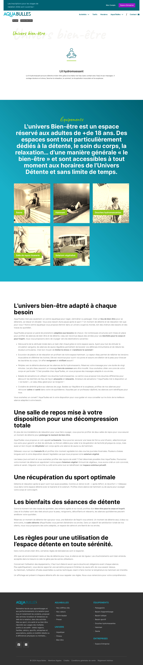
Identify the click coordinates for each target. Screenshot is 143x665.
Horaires (104, 14)
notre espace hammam (75, 355)
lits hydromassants (71, 365)
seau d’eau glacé (40, 382)
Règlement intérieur (105, 660)
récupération (88, 443)
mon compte (110, 5)
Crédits (66, 660)
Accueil (15, 20)
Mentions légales (54, 660)
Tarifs (94, 14)
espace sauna (88, 344)
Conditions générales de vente (83, 660)
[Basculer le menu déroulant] (88, 14)
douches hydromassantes (62, 376)
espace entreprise (127, 5)
